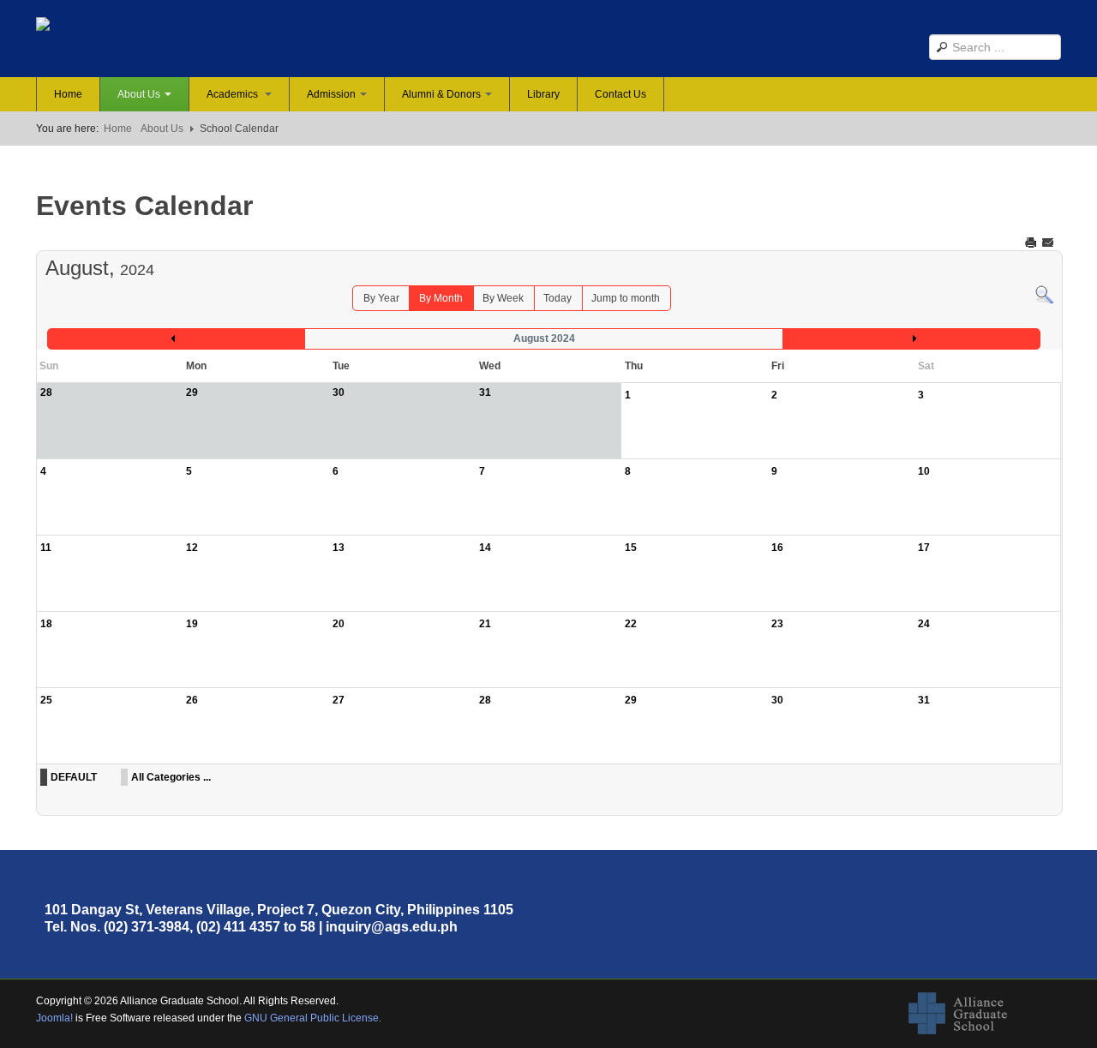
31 (924, 700)
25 (46, 700)
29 (631, 700)
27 (339, 700)
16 (777, 548)
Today (557, 298)
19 (192, 624)
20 (339, 624)
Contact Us (620, 94)
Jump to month (625, 298)
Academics (234, 94)
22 (631, 624)
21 (485, 624)
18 (46, 624)
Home (68, 94)
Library (543, 94)
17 (924, 548)
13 (339, 548)
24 (924, 624)
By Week (503, 298)
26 (192, 700)
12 (192, 548)
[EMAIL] (1049, 242)
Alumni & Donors (441, 94)
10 (924, 471)
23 (777, 624)
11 (45, 548)
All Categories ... (171, 777)
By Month (441, 298)
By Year (381, 298)
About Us (138, 94)
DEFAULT (74, 777)
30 (777, 700)
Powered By (983, 1013)
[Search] (1044, 295)
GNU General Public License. (312, 1018)
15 (631, 548)
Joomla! (54, 1018)
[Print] (1032, 242)
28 (485, 700)
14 (485, 548)
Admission (331, 94)
